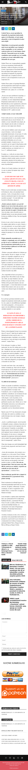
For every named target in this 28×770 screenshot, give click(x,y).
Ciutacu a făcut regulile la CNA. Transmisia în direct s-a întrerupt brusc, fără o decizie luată (7, 549)
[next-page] (5, 614)
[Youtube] (22, 757)
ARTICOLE (7, 5)
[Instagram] (10, 757)
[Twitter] (6, 28)
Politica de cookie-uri (14, 765)
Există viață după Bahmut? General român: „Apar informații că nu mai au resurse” (21, 548)
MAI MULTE (17, 560)
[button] (2, 2)
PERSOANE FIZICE (10, 708)
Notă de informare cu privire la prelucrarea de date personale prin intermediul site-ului (13, 763)
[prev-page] (2, 614)
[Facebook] (2, 28)
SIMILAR (6, 560)
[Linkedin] (13, 28)
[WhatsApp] (9, 28)
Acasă (2, 5)
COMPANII (7, 720)
